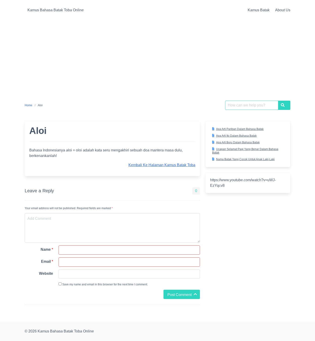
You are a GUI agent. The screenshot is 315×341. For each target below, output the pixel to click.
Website (46, 273)
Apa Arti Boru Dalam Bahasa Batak (238, 142)
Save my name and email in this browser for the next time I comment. (105, 284)
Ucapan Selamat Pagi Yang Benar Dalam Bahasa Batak (245, 151)
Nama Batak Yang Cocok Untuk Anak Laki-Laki (245, 159)
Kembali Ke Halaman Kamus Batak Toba (161, 165)
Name (47, 249)
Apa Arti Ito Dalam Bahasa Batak (236, 135)
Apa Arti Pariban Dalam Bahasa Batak (240, 129)
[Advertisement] (157, 55)
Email (47, 261)
